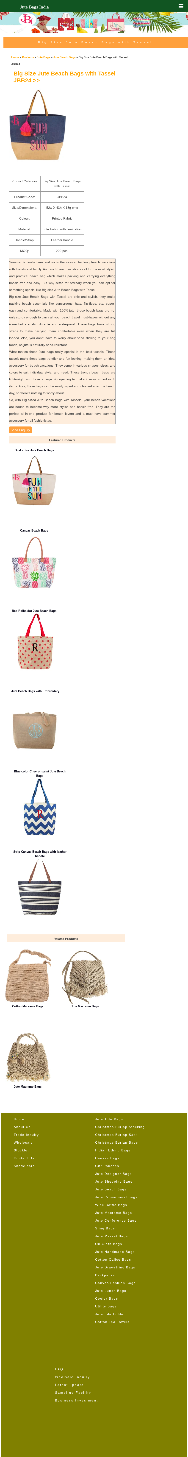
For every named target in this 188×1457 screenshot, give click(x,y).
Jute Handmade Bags (115, 1252)
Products (28, 57)
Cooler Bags (106, 1298)
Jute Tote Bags (109, 1119)
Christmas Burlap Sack (116, 1135)
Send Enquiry (20, 430)
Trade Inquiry (26, 1135)
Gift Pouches (107, 1166)
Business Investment (76, 1400)
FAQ (59, 1369)
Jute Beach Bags (64, 57)
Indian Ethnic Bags (112, 1150)
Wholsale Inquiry (72, 1377)
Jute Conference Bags (116, 1220)
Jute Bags (43, 57)
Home (15, 57)
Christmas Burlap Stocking (120, 1127)
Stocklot (21, 1150)
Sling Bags (105, 1228)
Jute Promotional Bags (116, 1197)
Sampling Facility (73, 1392)
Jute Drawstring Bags (115, 1267)
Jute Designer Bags (113, 1174)
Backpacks (105, 1275)
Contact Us (24, 1158)
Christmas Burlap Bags (116, 1142)
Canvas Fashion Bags (115, 1283)
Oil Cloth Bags (108, 1244)
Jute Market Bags (111, 1236)
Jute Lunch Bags (110, 1291)
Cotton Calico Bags (113, 1259)
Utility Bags (106, 1306)
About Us (22, 1127)
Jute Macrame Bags (113, 1213)
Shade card (24, 1166)
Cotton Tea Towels (112, 1322)
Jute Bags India (34, 6)
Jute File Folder (110, 1314)
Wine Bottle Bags (111, 1205)
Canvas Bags (107, 1158)
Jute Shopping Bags (114, 1181)
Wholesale (23, 1142)
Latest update (69, 1385)
